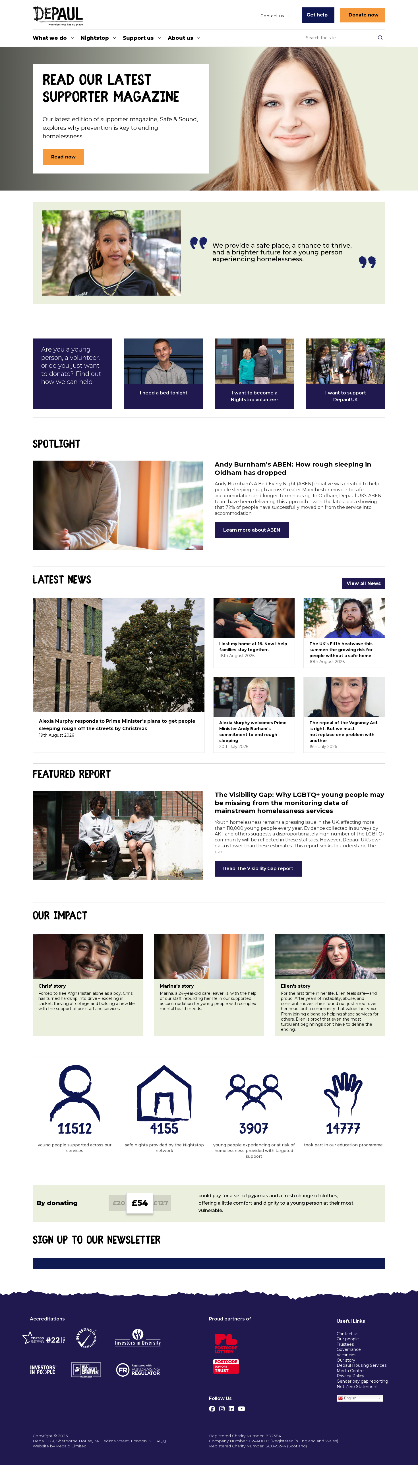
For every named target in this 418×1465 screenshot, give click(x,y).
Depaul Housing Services (361, 1365)
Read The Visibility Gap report (258, 868)
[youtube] (241, 1407)
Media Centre (350, 1370)
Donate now (363, 15)
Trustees (345, 1344)
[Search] (380, 37)
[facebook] (212, 1407)
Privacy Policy (350, 1375)
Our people (348, 1338)
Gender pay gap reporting (362, 1381)
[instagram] (222, 1407)
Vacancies (346, 1354)
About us (180, 38)
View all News (364, 583)
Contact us (272, 15)
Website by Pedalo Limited (59, 1446)
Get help (317, 15)
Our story (346, 1360)
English (349, 1398)
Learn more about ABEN (251, 530)
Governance (349, 1349)
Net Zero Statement (357, 1386)
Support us (138, 38)
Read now (63, 157)
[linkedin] (231, 1407)
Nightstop (95, 38)
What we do (50, 38)
